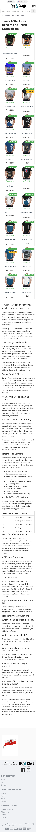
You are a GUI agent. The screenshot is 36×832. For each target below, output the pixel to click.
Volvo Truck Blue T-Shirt (10, 266)
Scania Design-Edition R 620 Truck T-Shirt (10, 185)
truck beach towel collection (23, 612)
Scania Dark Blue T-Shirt (27, 159)
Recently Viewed (7, 731)
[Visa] (7, 828)
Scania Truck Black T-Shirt (26, 185)
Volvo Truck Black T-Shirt (27, 239)
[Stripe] (16, 828)
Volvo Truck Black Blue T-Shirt (10, 240)
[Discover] (29, 828)
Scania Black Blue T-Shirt (10, 133)
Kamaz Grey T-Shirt (10, 106)
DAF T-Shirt (26, 52)
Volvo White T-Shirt (26, 292)
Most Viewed (19, 731)
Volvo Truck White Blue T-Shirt (10, 293)
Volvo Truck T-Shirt (26, 266)
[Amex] (24, 828)
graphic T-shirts (7, 609)
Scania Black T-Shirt (27, 133)
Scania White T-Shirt (10, 212)
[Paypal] (20, 828)
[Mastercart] (11, 828)
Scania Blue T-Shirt (10, 159)
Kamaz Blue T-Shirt (10, 80)
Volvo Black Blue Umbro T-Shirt (26, 212)
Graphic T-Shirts (9, 15)
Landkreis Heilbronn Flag (10, 752)
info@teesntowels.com (9, 764)
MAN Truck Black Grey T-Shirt (27, 107)
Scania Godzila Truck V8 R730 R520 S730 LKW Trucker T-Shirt (10, 53)
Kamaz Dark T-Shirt (26, 80)
